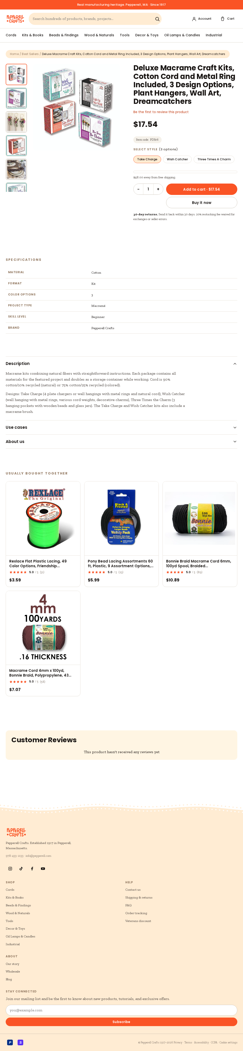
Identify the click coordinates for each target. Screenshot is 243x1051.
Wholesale (13, 971)
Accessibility (201, 1042)
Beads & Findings (64, 35)
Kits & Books (32, 35)
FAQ (128, 905)
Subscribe (121, 1021)
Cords (11, 35)
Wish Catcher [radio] (177, 159)
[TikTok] (21, 868)
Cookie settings (228, 1042)
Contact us (132, 890)
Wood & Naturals (99, 35)
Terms (188, 1042)
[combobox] (93, 19)
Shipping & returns (138, 897)
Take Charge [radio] (147, 159)
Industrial (214, 35)
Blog (9, 979)
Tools (125, 35)
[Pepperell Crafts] (15, 19)
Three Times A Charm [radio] (214, 159)
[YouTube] (42, 868)
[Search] (157, 19)
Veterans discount (138, 921)
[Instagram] (10, 868)
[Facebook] (32, 868)
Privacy (178, 1042)
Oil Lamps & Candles (182, 35)
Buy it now (202, 202)
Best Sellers (30, 54)
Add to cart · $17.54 (201, 189)
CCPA (214, 1042)
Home (14, 54)
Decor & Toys (147, 35)
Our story (12, 964)
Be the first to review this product (161, 112)
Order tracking (136, 913)
